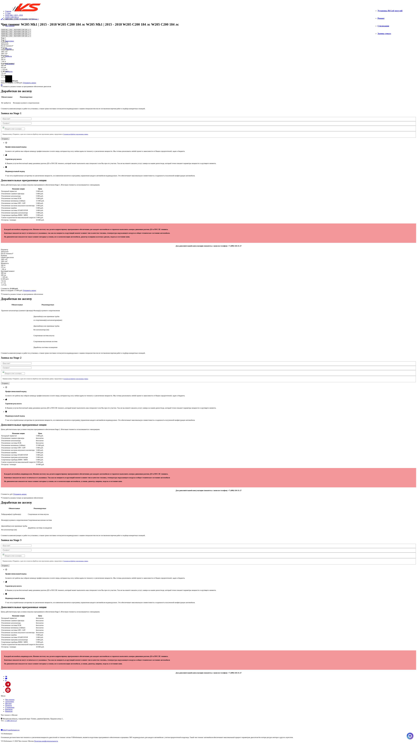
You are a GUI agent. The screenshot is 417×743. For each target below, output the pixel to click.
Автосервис (9, 41)
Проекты (8, 705)
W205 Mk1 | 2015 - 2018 (14, 15)
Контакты (8, 71)
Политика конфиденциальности (46, 741)
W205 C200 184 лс (12, 17)
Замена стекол (384, 33)
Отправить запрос (29, 83)
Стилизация (383, 26)
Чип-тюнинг (10, 700)
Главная (8, 11)
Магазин (8, 49)
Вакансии (8, 711)
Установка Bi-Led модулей (390, 11)
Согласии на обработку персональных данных (75, 134)
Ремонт (381, 18)
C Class (8, 13)
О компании (9, 707)
